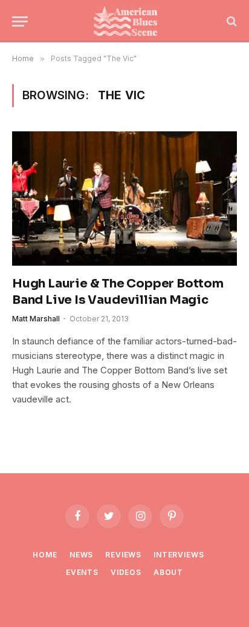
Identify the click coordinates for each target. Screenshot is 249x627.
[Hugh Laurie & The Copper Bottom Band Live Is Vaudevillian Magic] (124, 198)
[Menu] (20, 21)
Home (45, 554)
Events (82, 572)
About (168, 572)
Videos (126, 572)
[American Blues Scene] (128, 21)
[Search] (230, 21)
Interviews (179, 554)
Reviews (123, 554)
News (81, 554)
